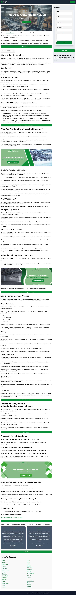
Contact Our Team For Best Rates (26, 125)
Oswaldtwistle (5, 575)
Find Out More (26, 432)
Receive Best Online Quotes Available (26, 292)
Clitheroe (15, 517)
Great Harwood (5, 570)
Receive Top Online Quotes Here (26, 399)
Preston (3, 585)
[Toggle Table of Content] (12, 51)
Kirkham (28, 563)
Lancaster (29, 565)
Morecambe (29, 569)
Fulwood (4, 587)
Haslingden (4, 577)
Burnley (5, 517)
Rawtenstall (4, 573)
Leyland (28, 562)
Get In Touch (64, 50)
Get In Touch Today (26, 46)
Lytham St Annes (30, 580)
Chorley (28, 560)
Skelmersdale (30, 567)
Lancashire (29, 586)
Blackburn (4, 579)
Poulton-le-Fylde (30, 573)
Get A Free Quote (26, 551)
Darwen (3, 581)
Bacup (3, 571)
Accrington (20, 517)
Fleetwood (29, 582)
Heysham (29, 571)
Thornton (29, 575)
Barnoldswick (10, 517)
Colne (2, 517)
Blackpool (29, 584)
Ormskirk (29, 577)
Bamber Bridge (5, 583)
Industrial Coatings (10, 32)
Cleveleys (29, 579)
